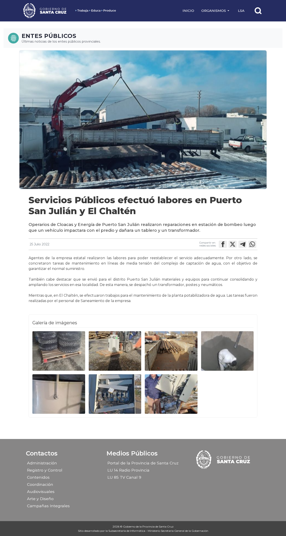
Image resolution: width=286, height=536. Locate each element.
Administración (42, 463)
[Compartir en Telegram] (242, 244)
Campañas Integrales (48, 505)
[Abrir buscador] (258, 11)
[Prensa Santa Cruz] (45, 11)
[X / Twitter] (227, 475)
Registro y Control (44, 470)
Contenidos (38, 477)
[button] (216, 11)
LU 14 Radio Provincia (128, 470)
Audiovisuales (41, 491)
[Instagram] (220, 475)
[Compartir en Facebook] (223, 244)
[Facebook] (212, 475)
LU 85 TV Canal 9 (124, 477)
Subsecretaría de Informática (127, 530)
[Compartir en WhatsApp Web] (252, 244)
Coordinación (40, 484)
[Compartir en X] (233, 244)
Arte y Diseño (40, 498)
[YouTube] (235, 475)
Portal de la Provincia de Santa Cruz (143, 463)
